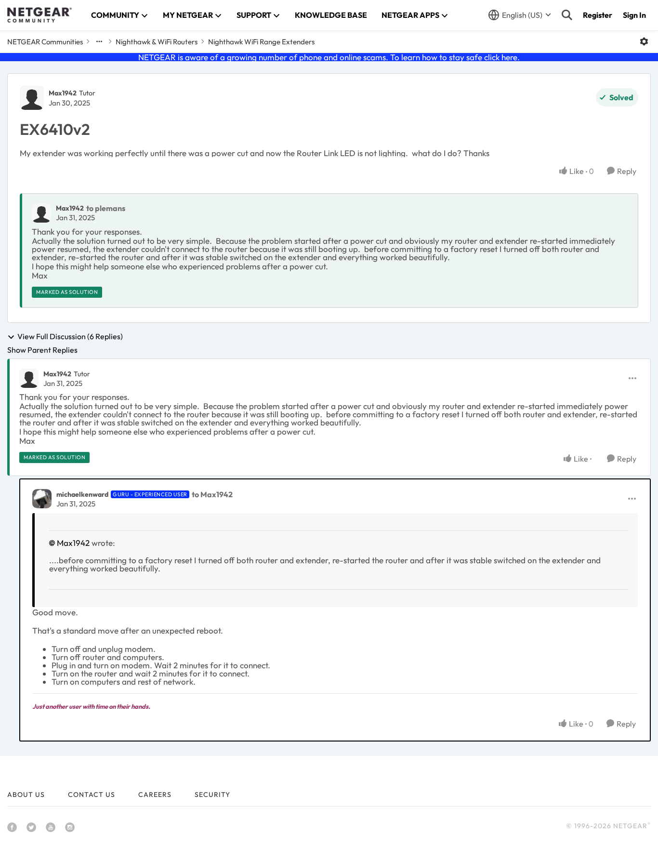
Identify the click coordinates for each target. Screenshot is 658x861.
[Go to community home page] (39, 15)
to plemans (105, 208)
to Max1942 (212, 494)
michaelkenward (82, 494)
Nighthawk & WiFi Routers (156, 41)
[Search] (567, 15)
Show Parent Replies (42, 350)
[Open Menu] (644, 41)
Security (212, 794)
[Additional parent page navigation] (99, 41)
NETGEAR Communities (45, 41)
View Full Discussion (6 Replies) (70, 336)
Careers (154, 794)
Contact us (91, 794)
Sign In (634, 15)
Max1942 (63, 93)
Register (597, 15)
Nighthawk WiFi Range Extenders (261, 41)
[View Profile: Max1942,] (41, 213)
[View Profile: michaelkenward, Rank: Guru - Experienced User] (42, 498)
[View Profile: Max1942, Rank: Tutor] (32, 98)
